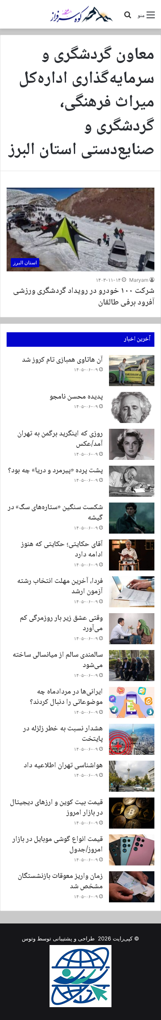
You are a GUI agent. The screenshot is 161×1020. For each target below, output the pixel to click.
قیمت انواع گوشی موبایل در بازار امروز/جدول (57, 844)
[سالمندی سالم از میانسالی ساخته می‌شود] (131, 665)
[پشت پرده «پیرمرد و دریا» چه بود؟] (131, 481)
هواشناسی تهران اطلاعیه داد (63, 765)
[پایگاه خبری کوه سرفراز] (80, 14)
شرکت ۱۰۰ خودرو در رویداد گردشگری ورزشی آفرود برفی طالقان (83, 297)
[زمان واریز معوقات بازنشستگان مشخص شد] (131, 886)
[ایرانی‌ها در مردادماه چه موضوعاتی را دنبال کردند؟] (131, 702)
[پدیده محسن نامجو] (131, 407)
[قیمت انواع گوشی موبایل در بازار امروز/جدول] (131, 849)
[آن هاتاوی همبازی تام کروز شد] (131, 370)
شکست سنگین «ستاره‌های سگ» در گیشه (55, 512)
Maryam (138, 280)
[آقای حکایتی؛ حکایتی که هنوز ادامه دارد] (131, 554)
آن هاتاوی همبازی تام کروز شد (62, 360)
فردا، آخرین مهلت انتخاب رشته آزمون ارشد (60, 586)
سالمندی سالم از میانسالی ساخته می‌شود (57, 660)
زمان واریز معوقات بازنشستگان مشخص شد (60, 881)
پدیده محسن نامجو (76, 397)
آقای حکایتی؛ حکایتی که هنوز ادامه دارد (62, 549)
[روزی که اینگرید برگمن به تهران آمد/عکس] (131, 444)
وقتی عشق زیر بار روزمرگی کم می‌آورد (61, 623)
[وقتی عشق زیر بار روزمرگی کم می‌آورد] (131, 628)
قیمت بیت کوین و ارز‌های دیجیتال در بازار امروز (56, 807)
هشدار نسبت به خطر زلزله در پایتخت (63, 734)
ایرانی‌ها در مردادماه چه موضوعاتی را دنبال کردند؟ (66, 697)
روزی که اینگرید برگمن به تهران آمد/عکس (60, 439)
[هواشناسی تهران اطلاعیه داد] (131, 776)
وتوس (29, 938)
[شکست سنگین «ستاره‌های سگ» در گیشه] (131, 518)
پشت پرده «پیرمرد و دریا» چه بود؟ (55, 470)
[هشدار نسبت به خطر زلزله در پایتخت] (131, 739)
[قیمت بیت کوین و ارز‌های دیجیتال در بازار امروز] (131, 813)
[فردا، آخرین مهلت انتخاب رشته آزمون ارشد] (131, 591)
